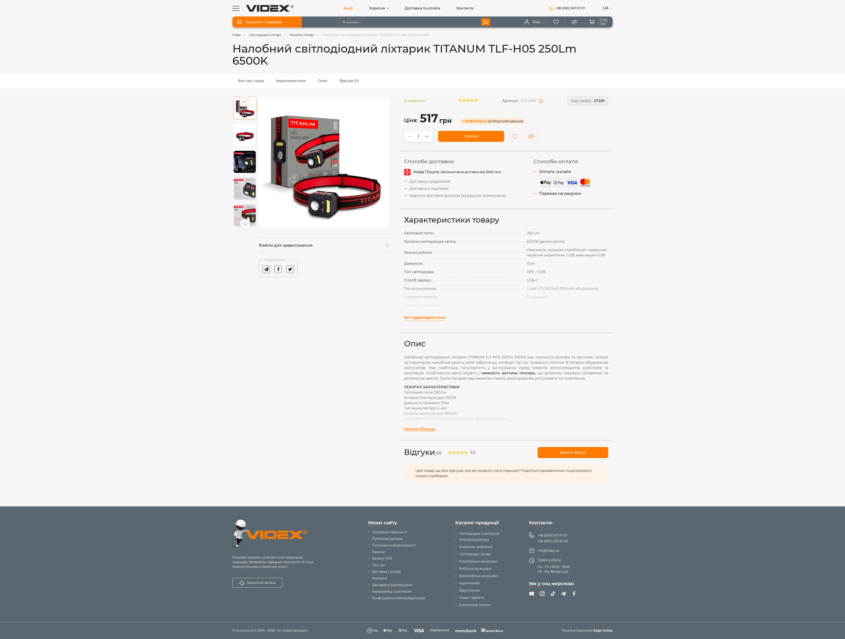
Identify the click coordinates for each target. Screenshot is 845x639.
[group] (324, 163)
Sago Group (603, 630)
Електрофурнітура (474, 540)
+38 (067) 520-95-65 (553, 541)
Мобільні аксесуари (475, 569)
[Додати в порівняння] (531, 136)
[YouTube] (531, 593)
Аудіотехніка (469, 583)
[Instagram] (542, 593)
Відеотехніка (469, 590)
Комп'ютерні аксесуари (478, 561)
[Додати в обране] (514, 136)
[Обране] (556, 22)
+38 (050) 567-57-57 (552, 535)
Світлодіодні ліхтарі (475, 554)
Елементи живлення (476, 547)
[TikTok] (552, 593)
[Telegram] (563, 593)
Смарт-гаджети (471, 598)
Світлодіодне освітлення (479, 534)
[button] (245, 102)
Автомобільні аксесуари (479, 576)
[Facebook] (574, 593)
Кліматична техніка (474, 605)
